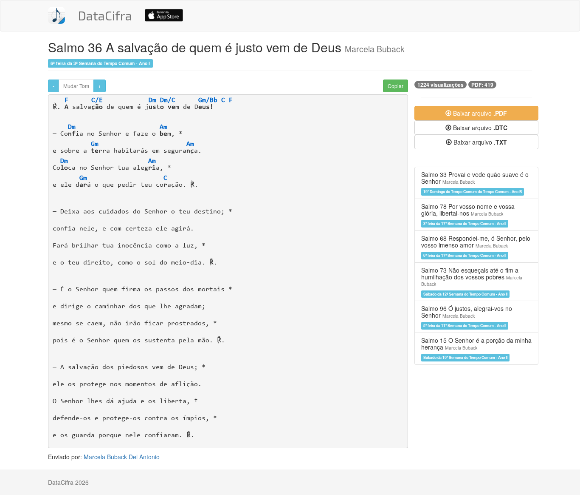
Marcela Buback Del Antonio (122, 456)
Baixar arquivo (479, 113)
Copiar (395, 85)
